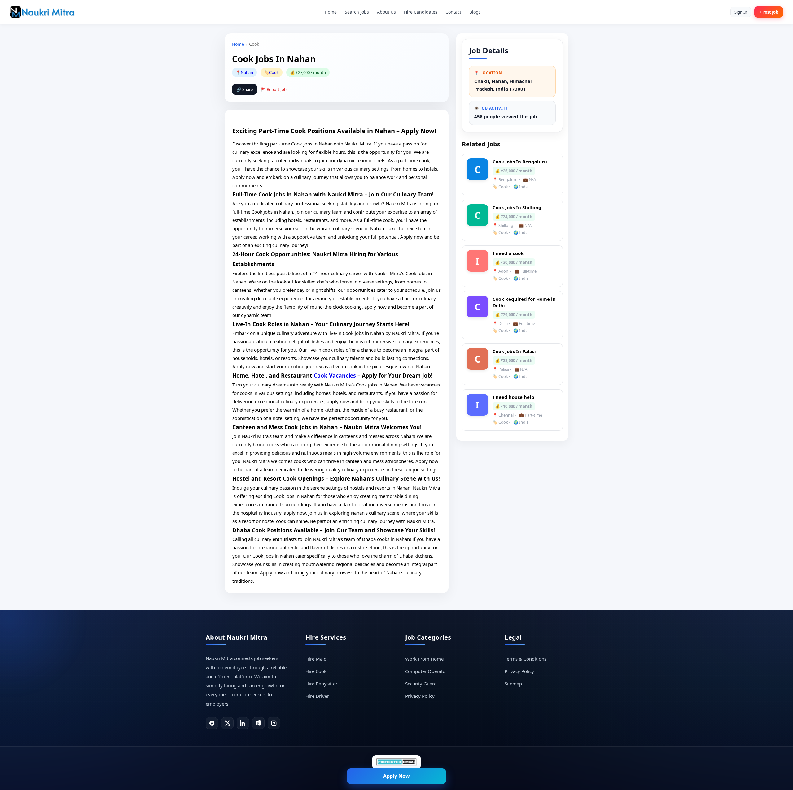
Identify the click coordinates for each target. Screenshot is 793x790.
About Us (386, 12)
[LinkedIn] (243, 723)
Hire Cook (315, 671)
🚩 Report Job (274, 89)
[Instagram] (274, 723)
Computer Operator (426, 671)
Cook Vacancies (335, 375)
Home (331, 12)
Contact (453, 12)
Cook (274, 72)
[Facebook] (212, 723)
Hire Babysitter (321, 683)
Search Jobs (357, 12)
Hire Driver (317, 696)
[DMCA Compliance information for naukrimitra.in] (396, 762)
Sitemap (513, 683)
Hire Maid (315, 659)
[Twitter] (227, 723)
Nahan (247, 72)
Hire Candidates (420, 12)
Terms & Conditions (525, 659)
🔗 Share (244, 89)
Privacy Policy (420, 696)
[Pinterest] (258, 723)
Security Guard (421, 683)
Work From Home (424, 659)
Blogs (475, 12)
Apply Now (396, 776)
